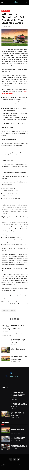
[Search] (27, 2)
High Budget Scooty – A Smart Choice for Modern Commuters (18, 349)
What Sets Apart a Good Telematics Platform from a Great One (19, 341)
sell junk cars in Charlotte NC (9, 310)
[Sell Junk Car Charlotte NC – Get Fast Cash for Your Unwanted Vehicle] (14, 37)
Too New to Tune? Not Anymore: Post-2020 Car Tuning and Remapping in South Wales (12, 327)
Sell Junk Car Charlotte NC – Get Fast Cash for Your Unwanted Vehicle (19, 358)
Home (2, 6)
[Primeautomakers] (15, 2)
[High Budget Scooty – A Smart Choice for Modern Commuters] (5, 350)
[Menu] (2, 2)
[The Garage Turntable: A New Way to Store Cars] (5, 439)
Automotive (5, 11)
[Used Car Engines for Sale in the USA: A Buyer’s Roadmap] (5, 447)
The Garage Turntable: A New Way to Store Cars (18, 437)
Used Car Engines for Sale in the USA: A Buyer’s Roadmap (19, 445)
